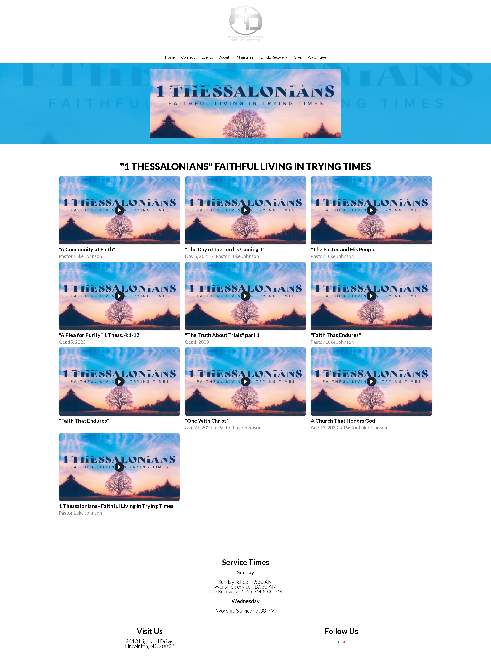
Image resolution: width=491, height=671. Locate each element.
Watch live (317, 57)
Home (170, 57)
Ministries (245, 57)
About (224, 57)
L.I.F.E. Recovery (274, 57)
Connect (188, 57)
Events (207, 57)
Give (297, 57)
